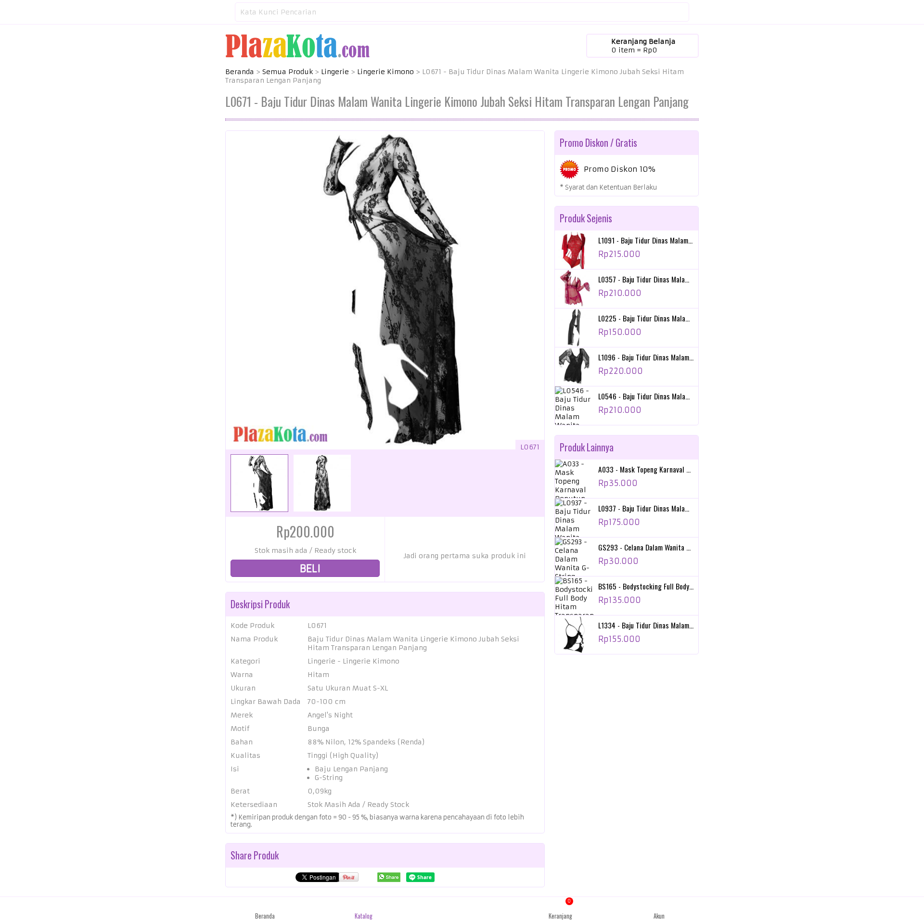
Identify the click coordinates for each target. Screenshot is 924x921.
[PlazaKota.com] (297, 45)
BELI (309, 568)
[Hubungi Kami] (462, 909)
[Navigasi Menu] (225, 12)
